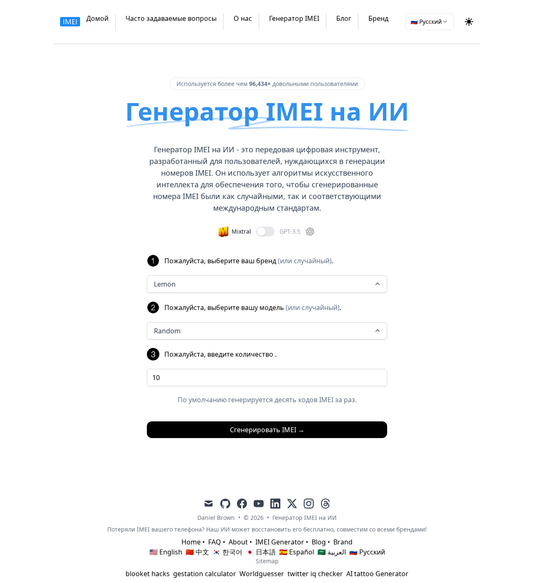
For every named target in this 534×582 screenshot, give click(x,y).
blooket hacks (148, 573)
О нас (243, 18)
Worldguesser (261, 573)
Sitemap (267, 561)
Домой (97, 18)
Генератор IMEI (294, 18)
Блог (343, 18)
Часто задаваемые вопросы (171, 18)
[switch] (265, 232)
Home (191, 542)
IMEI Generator (279, 542)
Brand (343, 542)
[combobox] (429, 21)
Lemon (165, 284)
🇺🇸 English (165, 552)
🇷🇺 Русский (367, 552)
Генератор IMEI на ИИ (304, 518)
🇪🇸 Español (296, 552)
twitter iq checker (315, 573)
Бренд (378, 18)
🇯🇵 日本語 (261, 552)
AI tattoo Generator (377, 573)
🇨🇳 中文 (197, 552)
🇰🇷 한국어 (227, 552)
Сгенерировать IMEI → (267, 429)
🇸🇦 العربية (331, 552)
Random (167, 330)
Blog (319, 542)
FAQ (214, 542)
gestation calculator (204, 573)
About (238, 542)
